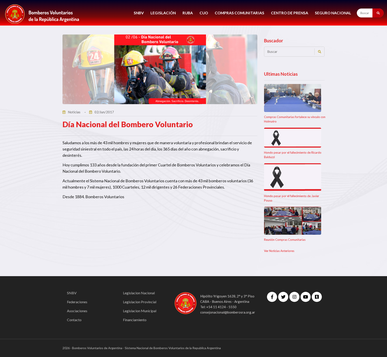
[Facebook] (272, 297)
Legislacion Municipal (139, 311)
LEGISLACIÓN (163, 13)
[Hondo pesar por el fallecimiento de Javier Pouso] (292, 177)
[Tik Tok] (317, 297)
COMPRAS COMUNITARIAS (239, 13)
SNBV (139, 13)
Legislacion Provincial (139, 302)
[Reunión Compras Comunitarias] (292, 221)
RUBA (188, 13)
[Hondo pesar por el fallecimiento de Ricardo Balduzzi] (292, 138)
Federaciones (77, 302)
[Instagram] (294, 297)
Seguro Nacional (333, 13)
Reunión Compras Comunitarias (284, 239)
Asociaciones (77, 311)
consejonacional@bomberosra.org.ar (227, 312)
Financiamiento (134, 320)
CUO (204, 13)
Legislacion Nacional (139, 293)
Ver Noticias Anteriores (279, 251)
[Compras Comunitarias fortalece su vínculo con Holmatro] (292, 98)
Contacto (74, 320)
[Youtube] (306, 297)
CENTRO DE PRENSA (289, 13)
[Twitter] (283, 297)
